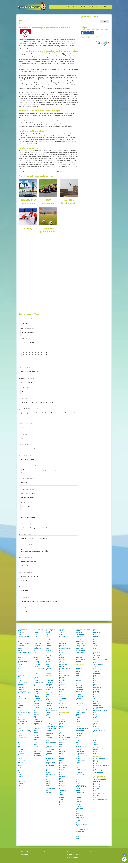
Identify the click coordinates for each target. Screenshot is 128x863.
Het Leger (20, 705)
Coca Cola (49, 640)
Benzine (78, 693)
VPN (77, 826)
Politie (19, 710)
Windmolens (79, 678)
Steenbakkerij (50, 765)
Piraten (48, 755)
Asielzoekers (96, 781)
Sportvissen (96, 728)
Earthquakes (96, 749)
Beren (19, 739)
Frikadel (48, 643)
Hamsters (36, 632)
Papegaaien (37, 693)
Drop (47, 641)
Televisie (48, 771)
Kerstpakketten (80, 751)
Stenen (78, 810)
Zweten (61, 709)
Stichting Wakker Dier (99, 794)
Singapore (62, 785)
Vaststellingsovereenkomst (83, 819)
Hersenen (61, 670)
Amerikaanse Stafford (24, 730)
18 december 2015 (27, 545)
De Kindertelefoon (98, 762)
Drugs (77, 719)
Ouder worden (63, 684)
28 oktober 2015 (29, 478)
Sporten (26, 17)
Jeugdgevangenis (81, 746)
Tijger (35, 711)
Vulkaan (20, 664)
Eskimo (20, 641)
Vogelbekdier (37, 726)
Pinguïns (36, 696)
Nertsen (36, 677)
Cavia (19, 746)
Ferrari (48, 712)
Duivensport (96, 686)
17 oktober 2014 (30, 378)
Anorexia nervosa (64, 638)
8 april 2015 (25, 434)
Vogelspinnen (37, 728)
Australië (61, 723)
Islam (77, 744)
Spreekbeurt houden (79, 7)
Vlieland (61, 797)
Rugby (95, 716)
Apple (47, 694)
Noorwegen (62, 767)
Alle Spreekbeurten (95, 7)
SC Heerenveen (97, 718)
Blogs (106, 7)
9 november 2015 (27, 513)
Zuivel (47, 670)
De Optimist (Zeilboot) (82, 787)
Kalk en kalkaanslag (81, 748)
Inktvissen (37, 641)
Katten (36, 652)
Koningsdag (49, 682)
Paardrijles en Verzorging (100, 710)
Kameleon (37, 645)
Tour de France (97, 733)
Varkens (36, 741)
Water (47, 666)
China (60, 728)
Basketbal (96, 677)
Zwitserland (62, 801)
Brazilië (61, 725)
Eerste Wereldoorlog (51, 710)
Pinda (47, 657)
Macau (61, 755)
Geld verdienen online (82, 728)
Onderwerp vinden (64, 7)
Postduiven (37, 698)
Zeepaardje (37, 750)
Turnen (95, 735)
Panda (36, 691)
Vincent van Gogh (81, 659)
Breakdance (96, 632)
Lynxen (36, 673)
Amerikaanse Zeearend (24, 732)
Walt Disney (79, 661)
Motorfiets (49, 746)
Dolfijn (19, 756)
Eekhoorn (20, 764)
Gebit (60, 661)
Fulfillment (79, 725)
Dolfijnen (20, 758)
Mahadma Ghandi (51, 739)
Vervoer (78, 820)
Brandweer (21, 684)
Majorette (95, 702)
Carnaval (48, 675)
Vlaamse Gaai (38, 721)
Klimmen (95, 700)
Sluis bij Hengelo (50, 762)
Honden (36, 636)
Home (54, 7)
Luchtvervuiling (80, 774)
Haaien (20, 785)
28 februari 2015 (28, 423)
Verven (78, 827)
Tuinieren (78, 813)
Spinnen (36, 707)
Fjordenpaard (21, 771)
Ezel (19, 769)
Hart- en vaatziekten (64, 668)
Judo (94, 698)
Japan (61, 748)
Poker (95, 712)
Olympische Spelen (98, 707)
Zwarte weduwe (38, 755)
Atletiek (95, 670)
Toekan (36, 712)
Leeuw (36, 666)
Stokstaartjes (37, 709)
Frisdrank (48, 645)
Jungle (20, 648)
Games (78, 726)
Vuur (47, 785)
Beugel (61, 647)
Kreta (60, 749)
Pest (60, 686)
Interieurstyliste (22, 698)
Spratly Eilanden (22, 661)
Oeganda (61, 769)
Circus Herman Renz (81, 701)
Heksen (48, 721)
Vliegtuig (78, 822)
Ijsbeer (36, 638)
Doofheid (61, 652)
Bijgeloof (78, 694)
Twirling (95, 739)
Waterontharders (80, 831)
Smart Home (79, 808)
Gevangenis (79, 733)
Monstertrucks (80, 785)
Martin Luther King (81, 648)
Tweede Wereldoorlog (99, 664)
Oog (60, 682)
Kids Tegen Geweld (98, 763)
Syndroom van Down (65, 702)
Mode (47, 740)
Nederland (62, 760)
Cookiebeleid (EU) (73, 857)
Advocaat (20, 677)
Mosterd (48, 655)
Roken (61, 691)
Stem (60, 700)
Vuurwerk (48, 689)
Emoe (19, 767)
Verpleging (21, 723)
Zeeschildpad (37, 751)
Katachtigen (37, 648)
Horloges (48, 723)
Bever (19, 740)
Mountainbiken (97, 705)
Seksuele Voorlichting (65, 693)
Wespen (36, 737)
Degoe (20, 751)
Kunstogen (62, 677)
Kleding (48, 735)
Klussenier (21, 702)
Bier (47, 634)
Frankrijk (61, 735)
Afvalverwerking (80, 687)
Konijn (36, 657)
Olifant (36, 680)
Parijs (60, 778)
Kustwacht (96, 788)
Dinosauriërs (21, 755)
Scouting (95, 721)
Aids (60, 632)
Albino (61, 634)
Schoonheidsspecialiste (24, 712)
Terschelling (62, 790)
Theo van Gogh (50, 774)
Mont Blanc (21, 655)
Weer (19, 668)
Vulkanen (20, 666)
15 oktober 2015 (26, 455)
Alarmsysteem (80, 685)
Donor (61, 650)
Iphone (78, 732)
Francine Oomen (80, 638)
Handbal (95, 694)
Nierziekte (62, 680)
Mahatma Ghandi (80, 645)
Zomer (78, 838)
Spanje (61, 787)
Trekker (48, 781)
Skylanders (79, 806)
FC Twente (96, 689)
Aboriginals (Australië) (24, 636)
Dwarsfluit (96, 636)
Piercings (78, 796)
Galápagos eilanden (64, 737)
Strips (47, 767)
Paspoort (48, 751)
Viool (94, 648)
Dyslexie (61, 654)
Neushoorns (37, 679)
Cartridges (79, 700)
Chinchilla (20, 749)
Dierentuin (21, 753)
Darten (95, 682)
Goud (77, 737)
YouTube (48, 792)
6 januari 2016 (30, 338)
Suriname (61, 788)
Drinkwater (79, 714)
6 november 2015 (29, 489)
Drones (78, 717)
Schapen (36, 703)
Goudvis (20, 778)
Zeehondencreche (98, 772)
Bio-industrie (79, 696)
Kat (35, 650)
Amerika (61, 714)
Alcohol (48, 632)
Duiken (95, 684)
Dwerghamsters (22, 762)
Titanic (48, 776)
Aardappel (49, 631)
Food (94, 753)
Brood (47, 636)
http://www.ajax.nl (62, 172)
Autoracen (96, 671)
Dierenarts (21, 687)
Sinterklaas (49, 684)
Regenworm (37, 702)
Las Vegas (62, 751)
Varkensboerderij (80, 817)
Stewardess (21, 714)
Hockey (95, 696)
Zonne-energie (80, 680)
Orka (35, 684)
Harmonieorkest (97, 640)
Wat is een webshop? (82, 829)
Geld (47, 716)
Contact (94, 851)
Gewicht (61, 666)
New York (61, 764)
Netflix (78, 780)
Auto (47, 696)
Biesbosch (21, 638)
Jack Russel (37, 643)
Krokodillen (37, 661)
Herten (36, 634)
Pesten (78, 794)
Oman (61, 771)
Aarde (19, 634)
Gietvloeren (79, 735)
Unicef (95, 767)
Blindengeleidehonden (65, 648)
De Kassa (79, 749)
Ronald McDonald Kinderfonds (101, 765)
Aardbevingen (21, 631)
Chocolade (49, 638)
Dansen (95, 634)
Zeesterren (37, 753)
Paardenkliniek (38, 689)
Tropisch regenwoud (23, 663)
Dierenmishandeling (81, 709)
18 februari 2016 (27, 502)
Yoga (94, 742)
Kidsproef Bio (97, 786)
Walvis (36, 732)
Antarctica (62, 718)
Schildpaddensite (98, 792)
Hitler (94, 654)
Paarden (36, 686)
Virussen (61, 705)
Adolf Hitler (79, 631)
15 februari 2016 (26, 597)
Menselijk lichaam (64, 679)
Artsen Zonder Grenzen (99, 779)
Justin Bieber (79, 640)
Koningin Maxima (81, 643)
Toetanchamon (50, 778)
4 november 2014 (28, 398)
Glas (47, 719)
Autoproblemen (80, 689)
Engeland (61, 733)
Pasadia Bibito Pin (81, 792)
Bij (18, 742)
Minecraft (78, 778)
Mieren (36, 675)
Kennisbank (48, 851)
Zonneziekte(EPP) (64, 707)
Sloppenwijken (97, 769)
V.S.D (61, 703)
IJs (47, 647)
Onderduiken (96, 661)
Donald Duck (79, 636)
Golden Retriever (22, 776)
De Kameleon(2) (80, 707)
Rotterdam (62, 783)
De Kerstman (49, 680)
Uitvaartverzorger (22, 721)
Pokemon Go (79, 797)
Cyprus (61, 732)
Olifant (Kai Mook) (39, 682)
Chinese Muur (22, 640)
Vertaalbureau (21, 725)
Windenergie (79, 677)
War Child (96, 795)
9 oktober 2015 (26, 444)
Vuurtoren (48, 787)
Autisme (61, 641)
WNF (94, 797)
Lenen (77, 765)
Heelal (19, 647)
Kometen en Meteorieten (24, 652)
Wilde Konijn (37, 739)
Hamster (36, 631)
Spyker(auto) (49, 764)
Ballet (94, 675)
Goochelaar (21, 694)
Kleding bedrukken (81, 760)
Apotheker (21, 678)
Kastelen (48, 730)
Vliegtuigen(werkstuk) (82, 824)
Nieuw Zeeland (63, 765)
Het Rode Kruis (97, 785)
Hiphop (95, 641)
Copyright (71, 851)
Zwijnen (36, 719)
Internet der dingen (51, 728)
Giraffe (20, 774)
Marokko (61, 757)
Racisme (78, 801)
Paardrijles (96, 709)
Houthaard (79, 740)
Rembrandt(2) (79, 655)
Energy (95, 751)
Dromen (78, 716)
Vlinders (36, 725)
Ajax (94, 668)
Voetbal (95, 741)
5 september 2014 (28, 319)
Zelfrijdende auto (80, 836)
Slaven (48, 760)
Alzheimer (62, 636)
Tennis (95, 732)
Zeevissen (96, 744)
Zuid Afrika (62, 799)
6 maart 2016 (25, 607)
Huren (77, 742)
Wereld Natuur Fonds (99, 771)
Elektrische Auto (80, 723)
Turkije (61, 796)
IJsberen (36, 640)
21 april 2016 (28, 387)
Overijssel (62, 774)
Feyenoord (96, 691)
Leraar (19, 707)
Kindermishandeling (81, 755)
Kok (19, 703)
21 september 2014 (28, 348)
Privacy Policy (26, 851)
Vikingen (48, 783)
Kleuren (78, 762)
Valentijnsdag (49, 687)
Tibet (60, 792)
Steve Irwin (79, 657)
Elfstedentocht (97, 687)
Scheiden (78, 803)
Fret (19, 772)
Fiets (47, 714)
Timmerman (21, 719)
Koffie (47, 652)
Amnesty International (99, 758)
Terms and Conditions (74, 854)
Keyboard (95, 643)
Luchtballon (79, 772)
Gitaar (95, 638)
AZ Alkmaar (96, 673)
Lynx (35, 671)
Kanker (61, 671)
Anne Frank (79, 632)
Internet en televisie (51, 726)
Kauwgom (49, 650)
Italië (60, 744)
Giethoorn (48, 717)
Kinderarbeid (49, 733)
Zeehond (36, 746)
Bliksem (78, 666)
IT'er (19, 696)
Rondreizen (21, 659)
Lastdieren (37, 664)
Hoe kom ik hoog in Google (83, 739)
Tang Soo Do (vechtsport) (100, 730)
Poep (47, 756)
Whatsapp (79, 835)
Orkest (95, 647)
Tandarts (20, 716)
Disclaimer (25, 854)
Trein (47, 780)
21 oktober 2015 (33, 466)
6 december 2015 (27, 534)
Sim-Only (78, 804)
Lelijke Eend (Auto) (81, 769)
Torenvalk (36, 714)
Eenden (20, 765)
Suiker (48, 663)
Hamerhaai (21, 787)
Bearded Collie (22, 737)
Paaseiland (62, 776)
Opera (95, 645)
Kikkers (36, 654)
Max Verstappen (80, 650)
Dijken (78, 710)
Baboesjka (79, 691)
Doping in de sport (81, 712)
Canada (61, 726)
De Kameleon (79, 705)
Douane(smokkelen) (23, 693)
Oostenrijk (62, 773)
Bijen (19, 744)
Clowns (20, 686)
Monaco (61, 758)
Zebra (35, 744)
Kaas (47, 648)
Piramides (49, 753)
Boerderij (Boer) (22, 682)
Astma (61, 640)
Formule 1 (96, 693)
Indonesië (62, 742)
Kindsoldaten (79, 756)
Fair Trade (96, 760)
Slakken (36, 705)
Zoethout (48, 668)
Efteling (78, 721)
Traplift (78, 811)
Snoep (48, 659)
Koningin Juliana (80, 641)
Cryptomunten (80, 703)
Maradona (79, 647)
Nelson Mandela (80, 652)
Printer (78, 790)
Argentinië (62, 719)
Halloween (49, 677)
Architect (20, 680)
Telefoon (48, 769)
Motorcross (96, 703)
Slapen (61, 696)
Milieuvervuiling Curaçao (24, 654)
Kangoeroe (37, 647)
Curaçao (61, 730)
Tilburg (61, 794)
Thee (47, 664)
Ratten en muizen (39, 700)
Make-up (78, 776)
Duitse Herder (21, 760)
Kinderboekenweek (81, 753)
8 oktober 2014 (29, 367)
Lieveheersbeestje (39, 668)
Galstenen (62, 659)
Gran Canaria (62, 739)
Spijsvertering (63, 698)
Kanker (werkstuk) (64, 675)
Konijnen (36, 659)
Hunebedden (49, 725)
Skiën (94, 726)
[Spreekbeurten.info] (28, 6)
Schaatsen (96, 719)
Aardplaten (21, 632)
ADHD (61, 631)
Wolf (35, 742)
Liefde (77, 771)
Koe (35, 655)
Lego (77, 767)
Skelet (61, 695)
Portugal (61, 780)
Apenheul (20, 735)
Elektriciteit (79, 668)
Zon (19, 671)
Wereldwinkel (79, 833)
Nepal (60, 762)
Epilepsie (61, 657)
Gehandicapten (63, 664)
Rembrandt (79, 654)
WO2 (94, 663)
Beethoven (96, 631)
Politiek (78, 799)
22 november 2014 (33, 409)
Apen (19, 733)
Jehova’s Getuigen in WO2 (100, 659)
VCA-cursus (79, 815)
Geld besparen (80, 730)
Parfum (78, 788)
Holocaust (96, 657)
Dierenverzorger (22, 691)
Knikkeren (49, 737)
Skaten (95, 725)
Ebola (60, 655)
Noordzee (20, 657)
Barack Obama (80, 634)
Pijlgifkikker (37, 695)
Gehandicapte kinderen (65, 663)
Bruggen (78, 698)
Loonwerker (21, 709)
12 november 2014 (29, 328)
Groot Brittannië (63, 741)
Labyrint (78, 764)
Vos (35, 730)
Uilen (35, 716)
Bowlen (95, 678)
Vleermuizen (37, 723)
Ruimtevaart (49, 758)
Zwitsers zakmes (50, 794)
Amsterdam (62, 716)
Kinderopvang (21, 700)
